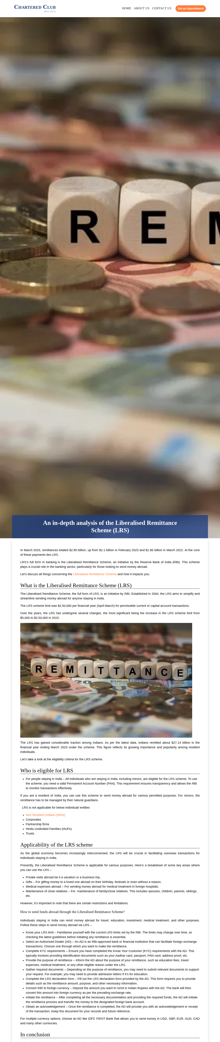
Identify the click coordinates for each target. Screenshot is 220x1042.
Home (126, 8)
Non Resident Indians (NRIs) (45, 815)
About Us (141, 8)
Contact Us (161, 8)
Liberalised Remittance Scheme (95, 574)
